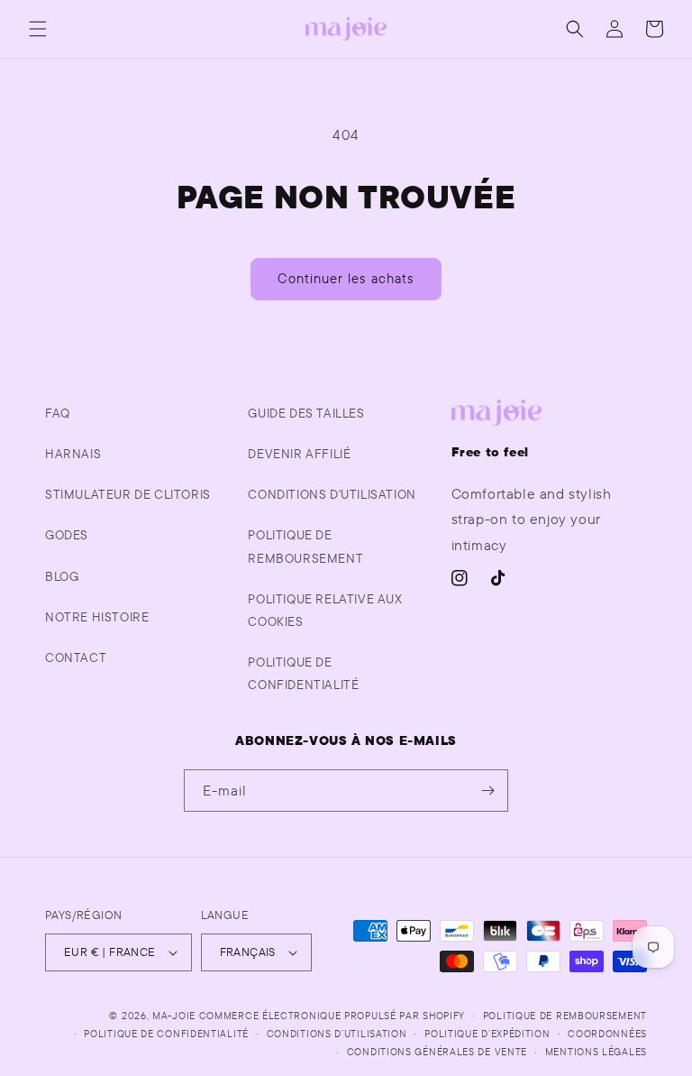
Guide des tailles (306, 413)
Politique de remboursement (305, 546)
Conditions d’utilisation (337, 1033)
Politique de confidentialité (166, 1033)
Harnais (73, 454)
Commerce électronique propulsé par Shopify (332, 1015)
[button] (38, 29)
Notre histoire (97, 617)
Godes (66, 535)
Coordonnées (607, 1033)
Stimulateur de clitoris (128, 494)
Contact (75, 657)
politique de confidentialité (303, 673)
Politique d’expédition (487, 1033)
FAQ (57, 413)
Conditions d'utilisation (331, 494)
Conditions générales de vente (437, 1051)
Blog (61, 576)
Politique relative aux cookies (325, 610)
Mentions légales (596, 1051)
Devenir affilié (299, 454)
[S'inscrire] (487, 790)
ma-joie (174, 1015)
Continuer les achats (346, 278)
